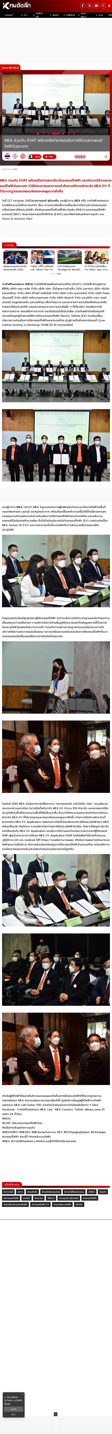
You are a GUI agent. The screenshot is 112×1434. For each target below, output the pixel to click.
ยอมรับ (14, 1409)
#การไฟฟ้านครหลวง (74, 1192)
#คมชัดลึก (32, 1192)
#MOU (51, 1198)
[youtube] (96, 5)
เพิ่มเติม (7, 1403)
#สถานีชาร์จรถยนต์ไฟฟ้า (15, 1204)
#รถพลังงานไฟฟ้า (62, 1204)
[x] (89, 5)
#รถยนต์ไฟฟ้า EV (40, 1204)
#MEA (91, 1192)
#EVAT (79, 1204)
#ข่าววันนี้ (8, 1192)
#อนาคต (39, 1198)
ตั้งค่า (13, 1415)
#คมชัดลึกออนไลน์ (51, 1192)
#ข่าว (20, 1192)
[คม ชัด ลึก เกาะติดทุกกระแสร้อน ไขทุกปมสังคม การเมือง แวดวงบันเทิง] (56, 6)
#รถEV (26, 1198)
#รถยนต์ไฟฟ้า (90, 1198)
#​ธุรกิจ (102, 1192)
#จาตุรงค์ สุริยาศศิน (69, 1198)
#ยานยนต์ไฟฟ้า (11, 1198)
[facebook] (82, 5)
